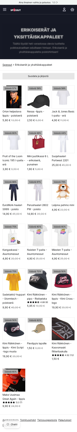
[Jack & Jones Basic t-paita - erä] (63, 97)
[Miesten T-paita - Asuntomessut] (63, 235)
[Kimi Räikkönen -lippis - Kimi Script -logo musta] (14, 328)
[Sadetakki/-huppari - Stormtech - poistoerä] (14, 280)
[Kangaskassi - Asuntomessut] (14, 235)
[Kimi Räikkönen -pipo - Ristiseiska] (38, 280)
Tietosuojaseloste (47, 420)
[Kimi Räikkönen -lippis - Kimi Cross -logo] (63, 280)
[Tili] (63, 9)
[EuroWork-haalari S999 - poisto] (14, 190)
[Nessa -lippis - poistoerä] (38, 97)
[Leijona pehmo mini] (63, 190)
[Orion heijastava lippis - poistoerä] (14, 97)
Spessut (7, 64)
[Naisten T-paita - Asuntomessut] (38, 235)
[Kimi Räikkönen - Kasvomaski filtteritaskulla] (63, 328)
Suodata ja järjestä (38, 76)
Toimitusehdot (28, 420)
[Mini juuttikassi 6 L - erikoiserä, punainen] (38, 141)
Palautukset (64, 420)
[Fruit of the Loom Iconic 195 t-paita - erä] (14, 141)
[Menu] (6, 9)
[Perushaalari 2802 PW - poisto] (38, 190)
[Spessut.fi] (16, 9)
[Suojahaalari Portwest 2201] (63, 141)
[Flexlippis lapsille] (38, 328)
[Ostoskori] (71, 9)
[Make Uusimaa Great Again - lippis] (14, 380)
